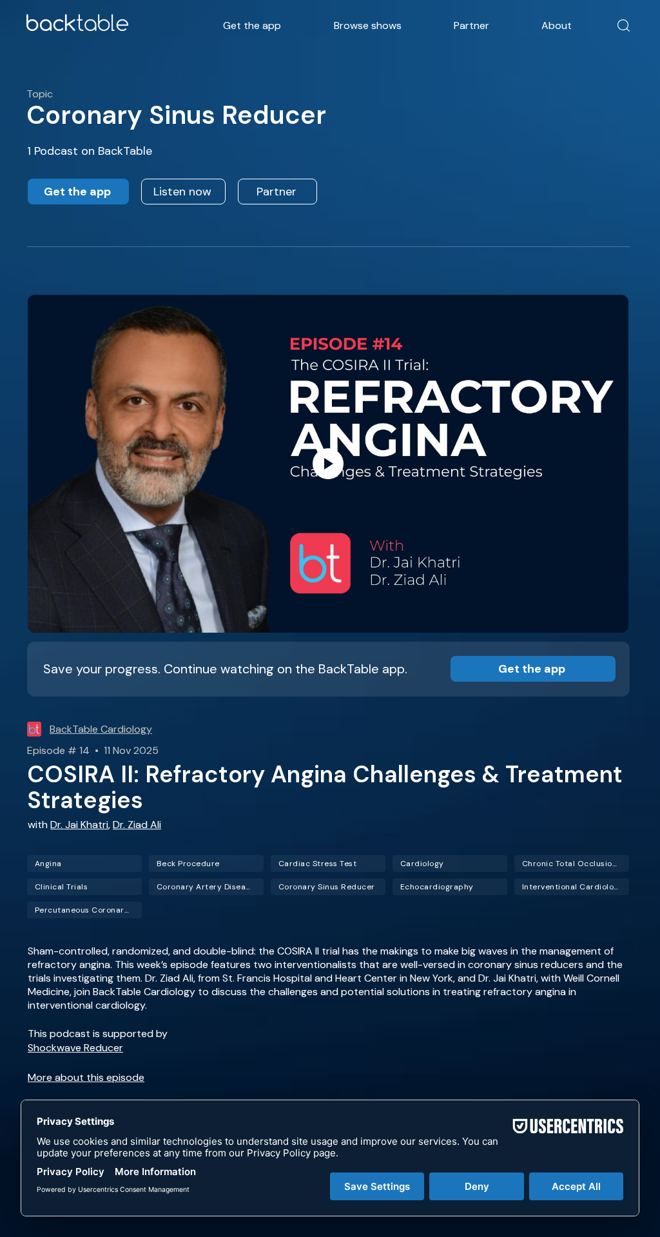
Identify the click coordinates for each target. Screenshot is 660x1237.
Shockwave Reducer (75, 1047)
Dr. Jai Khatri (79, 824)
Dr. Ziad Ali (137, 824)
